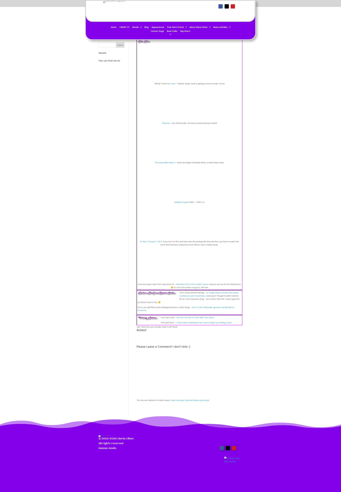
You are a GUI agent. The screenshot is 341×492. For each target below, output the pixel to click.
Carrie (172, 83)
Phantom (166, 123)
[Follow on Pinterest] (233, 6)
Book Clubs (172, 31)
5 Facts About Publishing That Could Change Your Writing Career (204, 322)
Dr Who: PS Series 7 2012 (151, 241)
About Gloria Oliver (199, 27)
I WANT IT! (124, 27)
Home (113, 27)
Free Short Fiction (175, 27)
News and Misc (220, 27)
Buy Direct (185, 31)
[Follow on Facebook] (220, 6)
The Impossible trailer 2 (165, 162)
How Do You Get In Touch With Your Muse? (195, 317)
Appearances (158, 27)
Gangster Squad (181, 202)
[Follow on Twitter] (227, 6)
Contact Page (157, 31)
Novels (135, 27)
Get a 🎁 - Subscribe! (172, 7)
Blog (146, 27)
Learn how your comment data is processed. (190, 400)
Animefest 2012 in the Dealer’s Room (192, 284)
